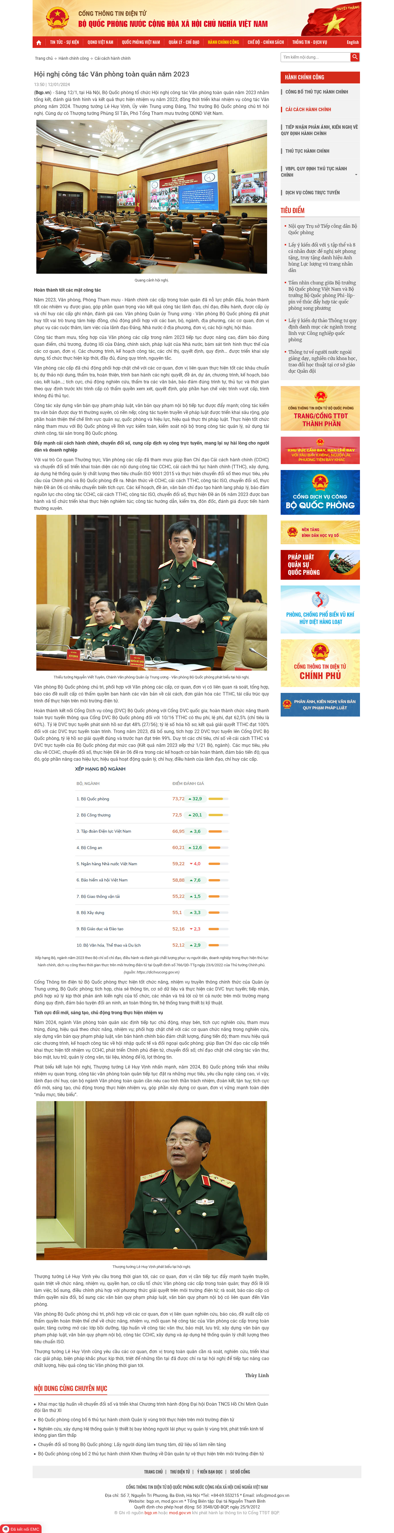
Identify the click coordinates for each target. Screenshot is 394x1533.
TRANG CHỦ (153, 1472)
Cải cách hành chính (113, 58)
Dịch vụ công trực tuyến (313, 192)
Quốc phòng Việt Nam (141, 42)
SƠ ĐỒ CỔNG (240, 1472)
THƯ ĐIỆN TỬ (180, 1472)
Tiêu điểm (293, 210)
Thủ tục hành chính (307, 151)
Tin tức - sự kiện (64, 42)
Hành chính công (223, 42)
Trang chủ (44, 58)
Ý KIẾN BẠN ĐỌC (210, 1472)
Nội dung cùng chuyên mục (70, 1388)
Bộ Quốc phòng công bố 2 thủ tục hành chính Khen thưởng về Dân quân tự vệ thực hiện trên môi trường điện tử (151, 1453)
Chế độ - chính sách (266, 42)
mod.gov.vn (180, 1512)
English (353, 42)
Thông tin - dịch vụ (309, 42)
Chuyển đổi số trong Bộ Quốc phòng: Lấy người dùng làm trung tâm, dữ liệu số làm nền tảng (132, 1444)
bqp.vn (151, 1512)
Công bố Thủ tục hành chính (317, 92)
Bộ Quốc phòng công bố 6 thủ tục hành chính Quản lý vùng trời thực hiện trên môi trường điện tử (136, 1419)
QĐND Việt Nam (100, 42)
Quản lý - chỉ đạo (184, 42)
